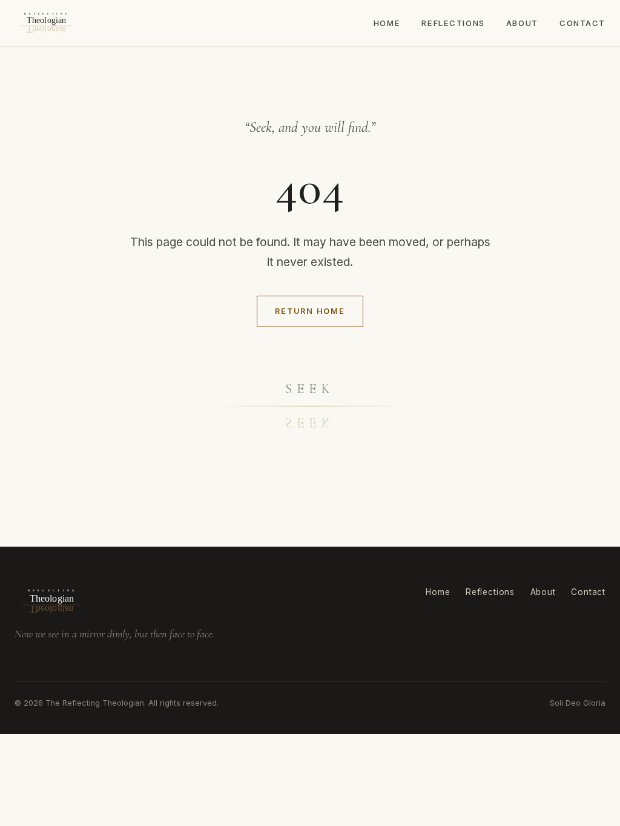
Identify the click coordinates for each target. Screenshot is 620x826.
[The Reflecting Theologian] (46, 23)
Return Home (310, 311)
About (522, 23)
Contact (582, 23)
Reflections (452, 23)
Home (387, 23)
